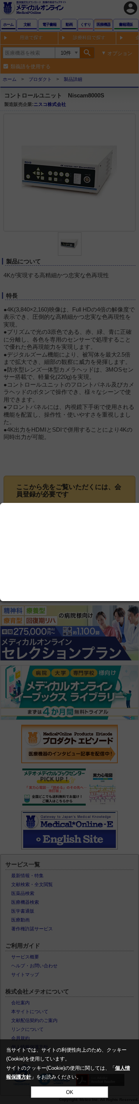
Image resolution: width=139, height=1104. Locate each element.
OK (69, 1092)
